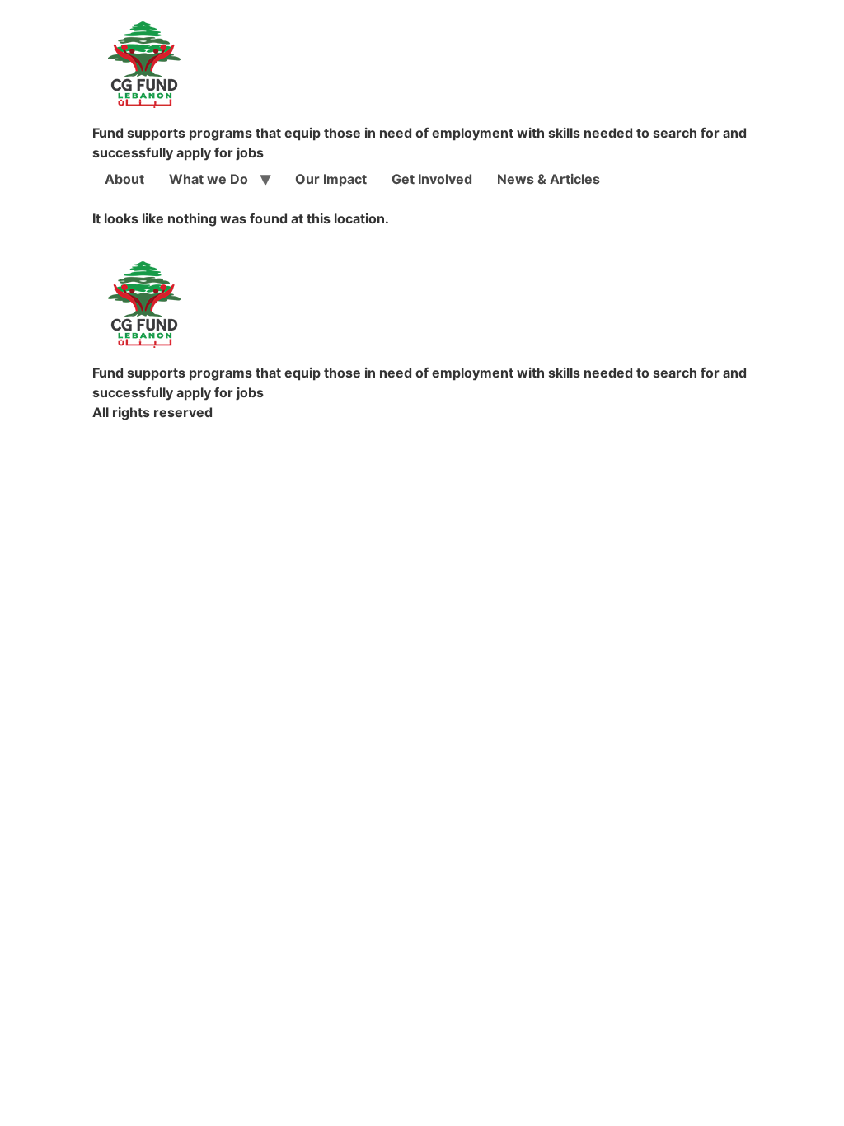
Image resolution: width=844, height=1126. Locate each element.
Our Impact (331, 179)
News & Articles (548, 179)
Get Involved (432, 179)
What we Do (208, 179)
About (124, 179)
